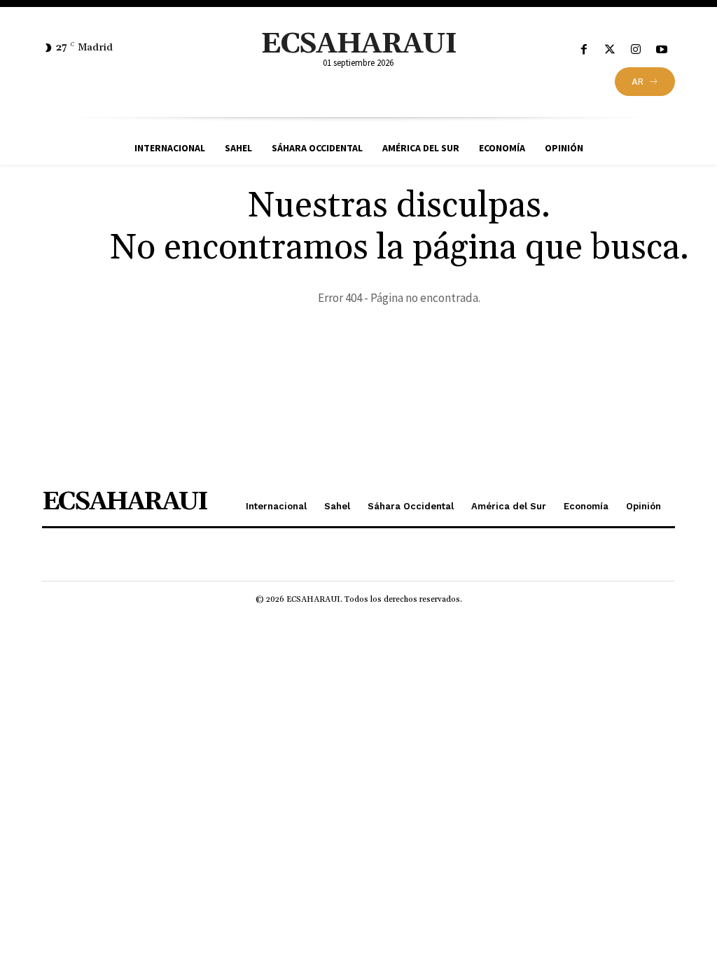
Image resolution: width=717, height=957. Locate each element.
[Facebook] (583, 50)
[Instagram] (636, 50)
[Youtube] (662, 50)
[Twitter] (609, 50)
